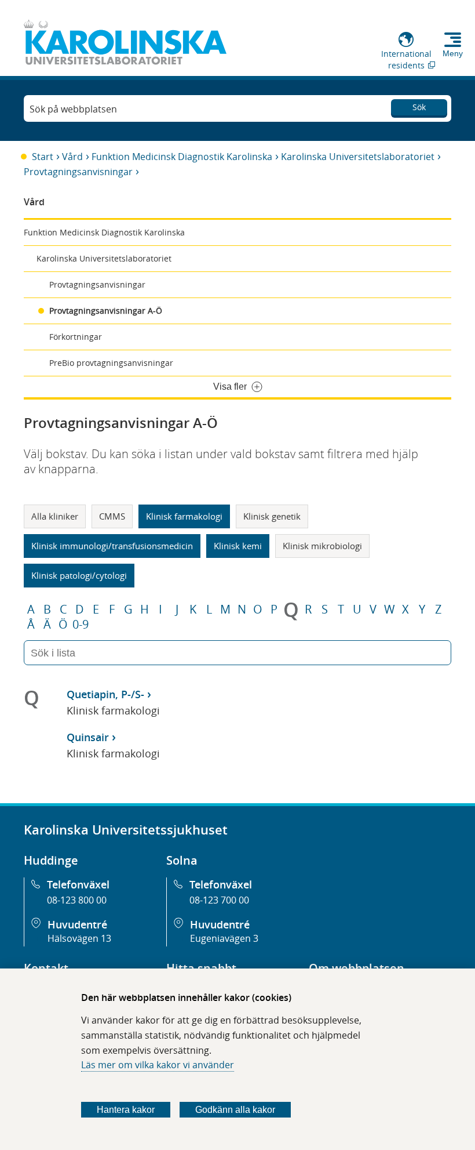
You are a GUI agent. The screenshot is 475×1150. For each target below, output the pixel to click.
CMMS (112, 516)
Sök (419, 107)
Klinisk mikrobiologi (322, 546)
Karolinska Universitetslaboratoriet (357, 156)
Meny (453, 53)
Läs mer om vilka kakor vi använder (157, 1064)
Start (42, 156)
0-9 (80, 625)
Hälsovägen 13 (79, 938)
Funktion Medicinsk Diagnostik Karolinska (182, 156)
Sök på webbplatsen (73, 109)
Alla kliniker (54, 516)
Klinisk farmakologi (184, 516)
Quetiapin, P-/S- (105, 694)
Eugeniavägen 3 (224, 938)
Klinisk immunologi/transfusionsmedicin (112, 546)
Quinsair (88, 737)
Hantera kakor (126, 1110)
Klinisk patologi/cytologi (79, 575)
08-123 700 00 (219, 900)
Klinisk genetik (272, 516)
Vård (72, 156)
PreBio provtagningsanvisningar (111, 362)
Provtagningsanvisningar (78, 171)
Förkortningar (75, 336)
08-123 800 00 (77, 900)
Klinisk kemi (238, 546)
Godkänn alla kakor (235, 1110)
